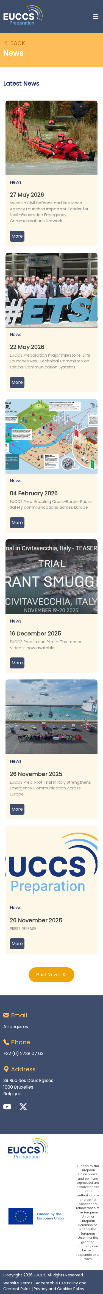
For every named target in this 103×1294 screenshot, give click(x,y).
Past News (48, 974)
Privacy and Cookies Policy (59, 1289)
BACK (17, 43)
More (17, 236)
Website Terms (17, 1283)
